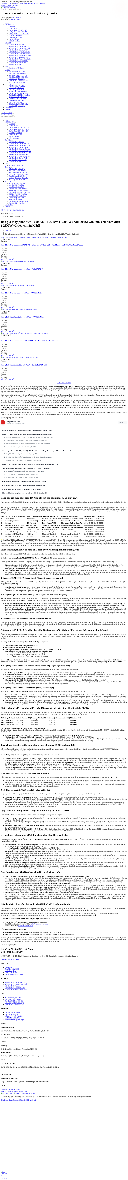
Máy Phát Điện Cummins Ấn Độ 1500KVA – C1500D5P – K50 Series (29, 341)
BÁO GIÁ (4, 259)
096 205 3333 (15, 19)
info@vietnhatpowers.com (9, 5)
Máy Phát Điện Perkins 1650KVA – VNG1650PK (21, 293)
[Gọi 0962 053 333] (64, 1136)
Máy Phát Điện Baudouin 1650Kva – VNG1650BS (22, 269)
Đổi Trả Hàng (40, 3)
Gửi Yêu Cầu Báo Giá (8, 210)
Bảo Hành (31, 3)
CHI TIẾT (11, 259)
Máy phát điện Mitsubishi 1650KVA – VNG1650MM (22, 317)
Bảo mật (15, 3)
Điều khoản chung (6, 1100)
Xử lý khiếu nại (31, 1100)
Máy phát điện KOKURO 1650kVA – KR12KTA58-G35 (24, 365)
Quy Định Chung (6, 3)
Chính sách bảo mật (19, 1100)
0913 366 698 (16, 18)
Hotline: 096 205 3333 (64, 383)
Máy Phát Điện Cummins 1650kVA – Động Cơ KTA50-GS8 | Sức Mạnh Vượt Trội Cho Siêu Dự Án (42, 245)
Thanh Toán (23, 3)
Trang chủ (8, 230)
